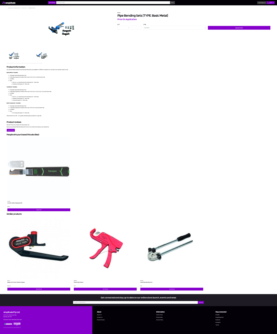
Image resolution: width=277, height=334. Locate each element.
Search (172, 2)
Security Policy (159, 319)
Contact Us (99, 317)
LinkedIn (217, 314)
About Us (99, 314)
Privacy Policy (159, 317)
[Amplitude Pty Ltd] (8, 2)
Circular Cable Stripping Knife (14, 203)
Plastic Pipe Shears (78, 282)
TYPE (144, 24)
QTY (118, 24)
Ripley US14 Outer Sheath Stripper (16, 282)
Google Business (219, 317)
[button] (261, 2)
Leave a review (11, 130)
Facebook (217, 319)
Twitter (217, 325)
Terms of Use (159, 314)
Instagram (218, 322)
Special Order (239, 28)
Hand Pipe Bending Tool (146, 282)
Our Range (52, 2)
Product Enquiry (101, 319)
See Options (105, 289)
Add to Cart (39, 209)
